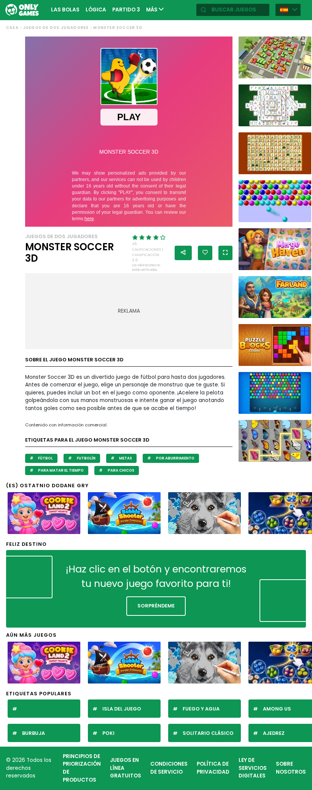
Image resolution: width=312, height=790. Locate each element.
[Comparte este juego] (183, 253)
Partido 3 (126, 9)
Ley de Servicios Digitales (253, 768)
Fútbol (45, 458)
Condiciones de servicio (169, 768)
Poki (108, 733)
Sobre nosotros (291, 768)
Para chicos (120, 470)
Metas (125, 458)
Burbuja (33, 733)
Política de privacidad (213, 768)
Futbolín (86, 458)
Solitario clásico (208, 733)
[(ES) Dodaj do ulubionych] (205, 253)
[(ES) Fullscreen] (225, 253)
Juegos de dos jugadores (56, 27)
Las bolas (65, 9)
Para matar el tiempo (60, 470)
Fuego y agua (201, 709)
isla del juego (121, 709)
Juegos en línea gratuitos (125, 768)
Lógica (96, 9)
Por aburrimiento (174, 458)
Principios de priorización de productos (82, 768)
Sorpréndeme (156, 605)
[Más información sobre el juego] (302, 71)
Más (152, 9)
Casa (12, 27)
